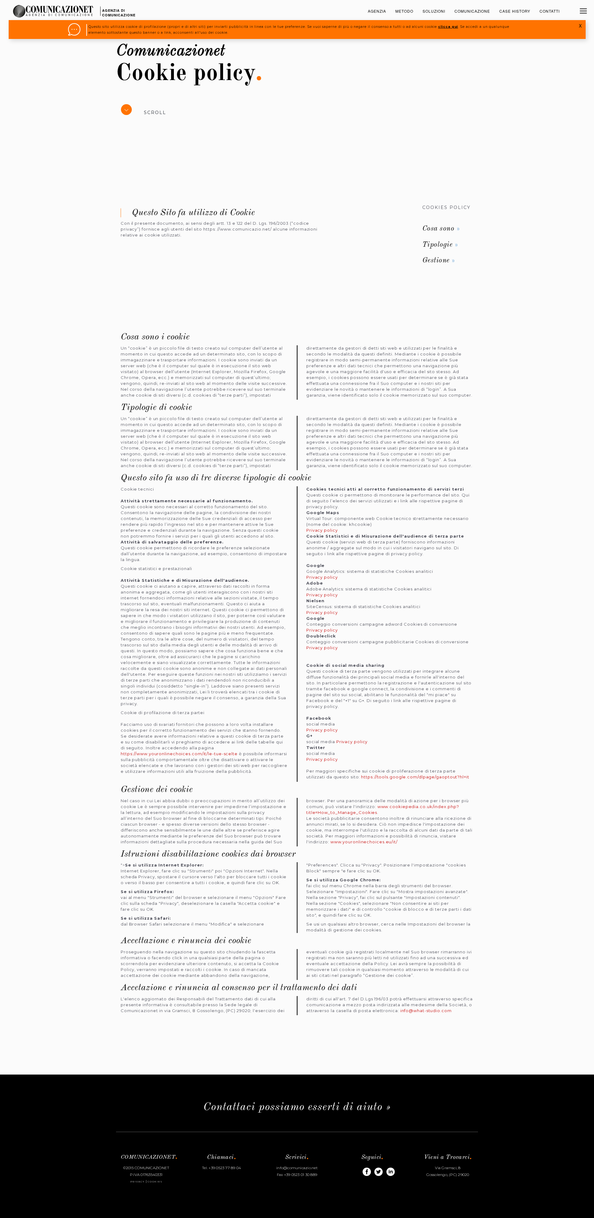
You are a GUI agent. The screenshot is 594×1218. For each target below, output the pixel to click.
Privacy (137, 1181)
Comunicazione (472, 11)
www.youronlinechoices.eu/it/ (364, 841)
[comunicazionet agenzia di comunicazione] (53, 5)
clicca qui (448, 27)
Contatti (550, 11)
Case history (514, 11)
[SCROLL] (129, 115)
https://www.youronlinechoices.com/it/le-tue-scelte (179, 753)
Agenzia (377, 11)
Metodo (404, 11)
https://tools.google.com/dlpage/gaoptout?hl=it (415, 776)
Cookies (155, 1181)
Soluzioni (434, 11)
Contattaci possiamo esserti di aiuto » (297, 1107)
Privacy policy (322, 530)
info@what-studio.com (426, 1010)
